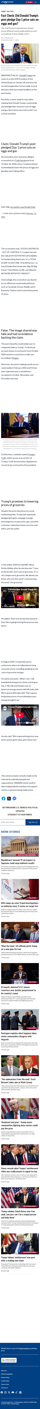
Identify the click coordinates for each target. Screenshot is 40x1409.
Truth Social (20, 160)
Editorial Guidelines (7, 1374)
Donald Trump (25, 75)
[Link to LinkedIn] (20, 1392)
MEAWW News (5, 1348)
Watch (30, 2)
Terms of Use (5, 1384)
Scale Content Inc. (24, 1348)
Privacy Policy (5, 1377)
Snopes (15, 358)
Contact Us (4, 1388)
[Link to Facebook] (2, 1392)
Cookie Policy (5, 1381)
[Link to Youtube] (13, 1392)
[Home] (7, 2)
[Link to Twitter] (9, 1392)
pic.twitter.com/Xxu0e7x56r (23, 207)
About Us (4, 1370)
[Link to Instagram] (5, 1392)
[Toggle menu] (36, 2)
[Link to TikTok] (16, 1393)
